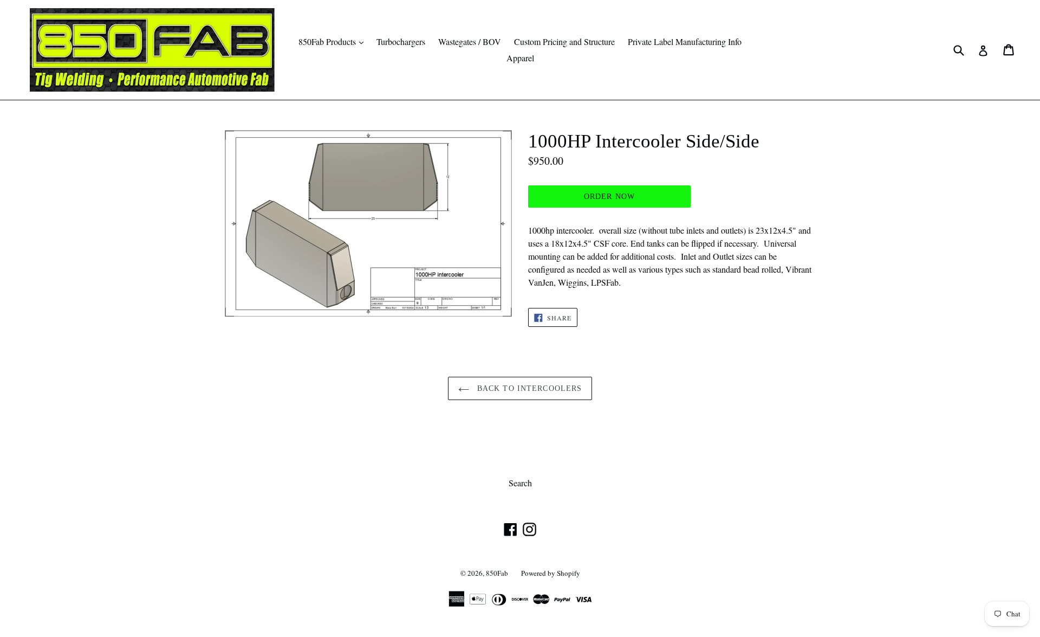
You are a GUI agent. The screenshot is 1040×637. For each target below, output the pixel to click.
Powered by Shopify (550, 573)
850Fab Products (333, 41)
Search (520, 482)
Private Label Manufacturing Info (685, 41)
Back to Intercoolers (528, 388)
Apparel (520, 57)
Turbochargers (400, 41)
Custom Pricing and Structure (564, 41)
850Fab (497, 573)
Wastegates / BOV (469, 41)
